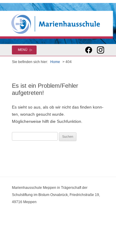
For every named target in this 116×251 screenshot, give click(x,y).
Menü (22, 49)
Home (55, 62)
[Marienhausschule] (58, 23)
